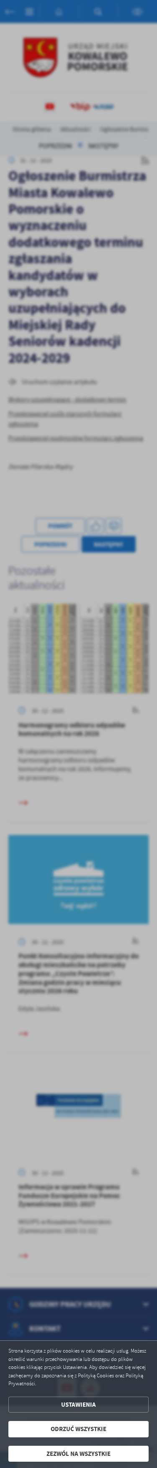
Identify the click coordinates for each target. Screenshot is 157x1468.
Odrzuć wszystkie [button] (78, 1429)
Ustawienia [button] (78, 1404)
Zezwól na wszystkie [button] (78, 1454)
